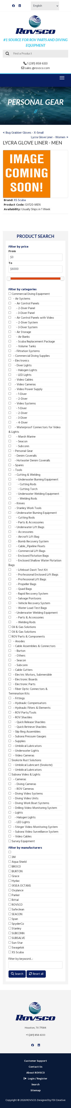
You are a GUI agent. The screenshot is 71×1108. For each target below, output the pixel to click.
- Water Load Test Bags (29, 608)
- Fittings (18, 698)
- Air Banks (20, 337)
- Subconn (20, 446)
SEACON (16, 914)
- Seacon (19, 441)
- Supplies (18, 741)
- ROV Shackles (21, 717)
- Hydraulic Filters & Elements (31, 708)
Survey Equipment (23, 841)
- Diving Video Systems (27, 793)
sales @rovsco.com (37, 68)
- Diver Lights (21, 365)
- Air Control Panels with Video (32, 318)
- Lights (17, 813)
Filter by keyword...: (21, 959)
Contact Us (35, 1067)
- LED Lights (21, 375)
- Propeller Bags (23, 584)
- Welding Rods (24, 498)
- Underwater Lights (25, 751)
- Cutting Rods (23, 484)
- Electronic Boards (24, 679)
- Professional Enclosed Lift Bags (34, 574)
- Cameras (18, 779)
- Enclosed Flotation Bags (30, 556)
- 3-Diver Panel (23, 313)
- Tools (16, 470)
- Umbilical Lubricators (26, 746)
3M (13, 857)
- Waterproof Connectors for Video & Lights (35, 429)
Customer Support (35, 1061)
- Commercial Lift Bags (28, 551)
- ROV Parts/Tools (23, 712)
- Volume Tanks (23, 346)
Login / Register (37, 1079)
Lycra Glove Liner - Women (48, 137)
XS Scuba (17, 952)
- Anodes (18, 641)
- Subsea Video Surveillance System (34, 832)
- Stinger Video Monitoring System (34, 827)
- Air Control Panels (25, 303)
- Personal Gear (22, 451)
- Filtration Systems (25, 351)
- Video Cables (22, 380)
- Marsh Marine (23, 437)
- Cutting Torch (24, 489)
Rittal (15, 900)
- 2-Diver (19, 399)
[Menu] (61, 78)
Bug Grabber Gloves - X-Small (25, 133)
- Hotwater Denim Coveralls (30, 460)
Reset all (37, 974)
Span (14, 919)
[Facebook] (13, 6)
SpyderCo (17, 924)
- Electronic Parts (23, 684)
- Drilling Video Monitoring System (34, 808)
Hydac (15, 881)
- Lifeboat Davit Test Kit (29, 570)
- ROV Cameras (22, 789)
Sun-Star (17, 943)
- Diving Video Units (24, 798)
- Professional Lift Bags (28, 579)
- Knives (18, 503)
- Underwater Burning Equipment (34, 479)
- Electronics (20, 360)
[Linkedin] (20, 6)
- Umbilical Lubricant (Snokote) (31, 765)
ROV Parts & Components (28, 636)
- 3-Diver (19, 418)
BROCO (16, 866)
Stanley (16, 928)
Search (18, 974)
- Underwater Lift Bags (27, 527)
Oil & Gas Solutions (23, 627)
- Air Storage (21, 332)
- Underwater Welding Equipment (35, 494)
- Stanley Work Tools (26, 508)
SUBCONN (17, 933)
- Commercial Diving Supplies (30, 356)
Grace (15, 876)
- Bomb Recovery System (30, 541)
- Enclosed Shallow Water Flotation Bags (35, 563)
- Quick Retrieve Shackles (28, 727)
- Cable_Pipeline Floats (28, 546)
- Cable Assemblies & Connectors (33, 646)
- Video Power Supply (26, 389)
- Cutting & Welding (25, 475)
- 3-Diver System (24, 327)
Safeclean (17, 909)
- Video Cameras (23, 384)
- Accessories (22, 532)
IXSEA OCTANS (21, 886)
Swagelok (17, 947)
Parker (15, 895)
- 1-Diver (19, 394)
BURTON (17, 871)
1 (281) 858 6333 (37, 63)
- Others (18, 655)
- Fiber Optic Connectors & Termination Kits (28, 691)
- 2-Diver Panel (23, 308)
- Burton (18, 651)
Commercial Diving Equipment (30, 294)
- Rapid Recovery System (29, 594)
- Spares (17, 465)
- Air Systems (20, 299)
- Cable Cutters (22, 670)
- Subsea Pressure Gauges (28, 736)
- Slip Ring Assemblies (26, 732)
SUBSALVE (18, 938)
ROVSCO (17, 905)
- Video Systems (23, 403)
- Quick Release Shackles (28, 722)
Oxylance (17, 890)
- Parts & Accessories (27, 522)
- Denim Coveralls (24, 456)
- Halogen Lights (24, 370)
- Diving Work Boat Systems (30, 803)
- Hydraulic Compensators (28, 703)
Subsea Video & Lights (25, 774)
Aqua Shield (19, 862)
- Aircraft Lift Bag (25, 537)
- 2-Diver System (24, 322)
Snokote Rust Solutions (26, 760)
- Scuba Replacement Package (33, 341)
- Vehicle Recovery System (30, 603)
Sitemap (35, 1091)
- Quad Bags (21, 589)
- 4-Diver (19, 422)
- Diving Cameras (23, 784)
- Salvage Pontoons (26, 598)
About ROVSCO (35, 1073)
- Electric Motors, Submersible (31, 675)
